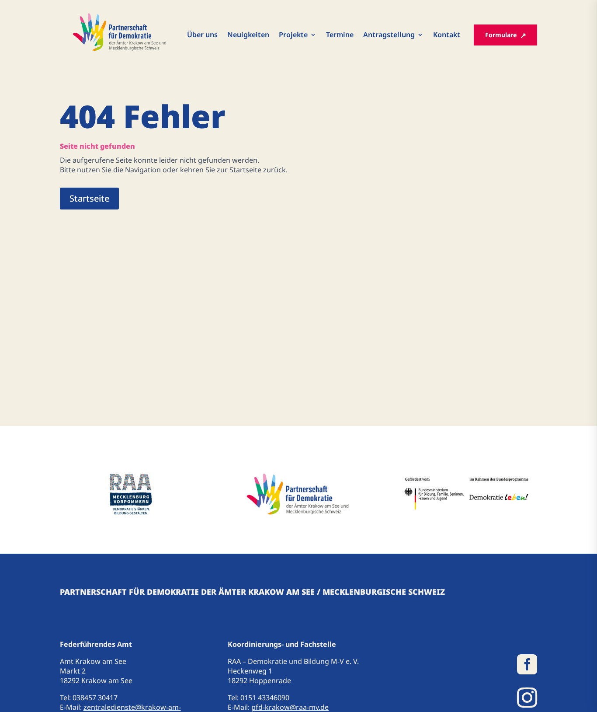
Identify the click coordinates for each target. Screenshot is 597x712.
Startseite (89, 198)
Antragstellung (389, 35)
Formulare (501, 35)
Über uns (202, 35)
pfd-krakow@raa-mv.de (290, 707)
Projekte (293, 35)
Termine (340, 35)
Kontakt (446, 35)
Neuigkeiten (248, 35)
